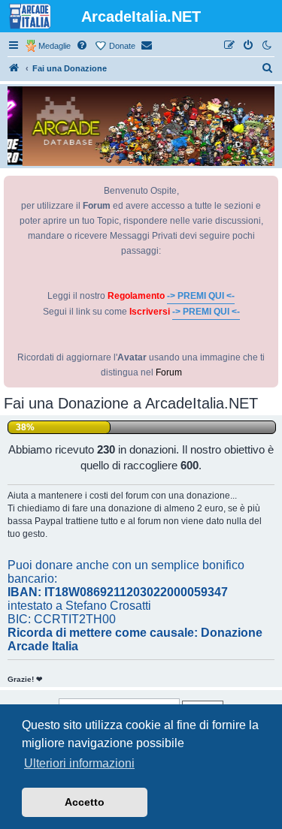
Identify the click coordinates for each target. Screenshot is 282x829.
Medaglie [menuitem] (54, 45)
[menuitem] (82, 46)
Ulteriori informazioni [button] (79, 763)
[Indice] (14, 68)
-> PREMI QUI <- (201, 296)
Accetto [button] (85, 802)
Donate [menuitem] (122, 45)
